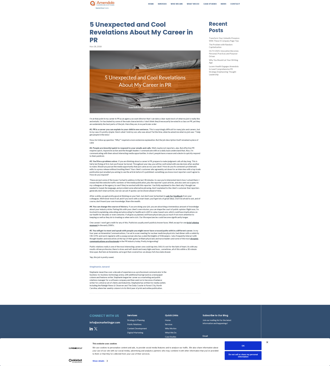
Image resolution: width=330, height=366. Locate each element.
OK (243, 346)
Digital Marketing (135, 332)
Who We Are (177, 4)
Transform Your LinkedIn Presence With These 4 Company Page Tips (224, 39)
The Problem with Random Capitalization (221, 45)
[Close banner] (267, 342)
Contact (235, 4)
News (223, 4)
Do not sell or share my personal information (243, 355)
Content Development (137, 328)
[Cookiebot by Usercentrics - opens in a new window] (75, 361)
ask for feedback (174, 196)
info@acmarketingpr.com (105, 322)
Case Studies (210, 4)
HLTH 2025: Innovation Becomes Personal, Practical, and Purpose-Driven (224, 53)
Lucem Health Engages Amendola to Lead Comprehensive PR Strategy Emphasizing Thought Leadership (223, 70)
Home (151, 4)
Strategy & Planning (136, 320)
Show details (98, 361)
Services (162, 4)
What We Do (193, 4)
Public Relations (134, 324)
